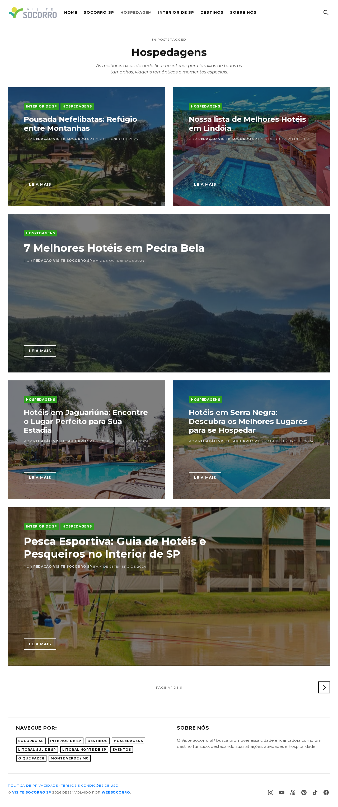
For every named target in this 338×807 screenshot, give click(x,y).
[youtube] (282, 792)
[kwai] (293, 792)
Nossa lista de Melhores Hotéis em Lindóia (247, 124)
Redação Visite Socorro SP (62, 139)
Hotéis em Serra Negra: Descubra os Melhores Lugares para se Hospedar (248, 421)
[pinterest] (304, 792)
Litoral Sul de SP (37, 750)
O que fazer (31, 758)
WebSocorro (116, 792)
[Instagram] (271, 792)
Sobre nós (243, 12)
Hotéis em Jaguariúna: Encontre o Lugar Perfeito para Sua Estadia (86, 421)
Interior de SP (176, 12)
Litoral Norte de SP (84, 750)
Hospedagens (77, 106)
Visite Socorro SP (31, 792)
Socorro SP (99, 12)
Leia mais (40, 184)
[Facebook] (326, 792)
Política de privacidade (33, 785)
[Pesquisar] (326, 13)
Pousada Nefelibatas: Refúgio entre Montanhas (80, 124)
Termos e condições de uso (90, 785)
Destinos (212, 12)
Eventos (121, 750)
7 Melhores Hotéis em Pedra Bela (114, 247)
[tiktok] (315, 792)
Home (70, 12)
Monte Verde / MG (70, 758)
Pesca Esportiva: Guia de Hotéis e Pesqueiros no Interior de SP (115, 547)
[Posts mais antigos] (324, 687)
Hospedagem (136, 12)
